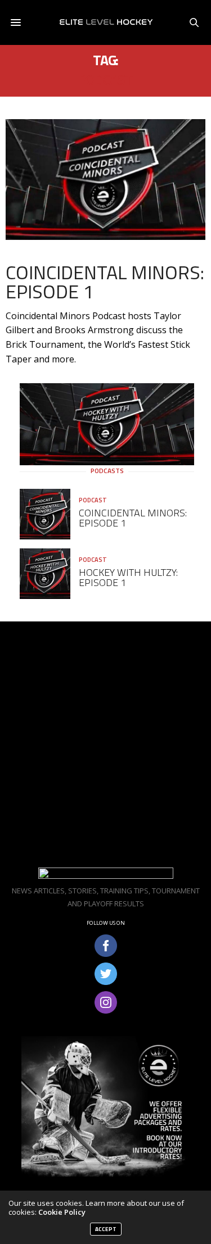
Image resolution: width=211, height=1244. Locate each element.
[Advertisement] (105, 744)
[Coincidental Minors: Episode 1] (105, 179)
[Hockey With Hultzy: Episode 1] (49, 573)
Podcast (93, 500)
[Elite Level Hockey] (105, 22)
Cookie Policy (62, 1212)
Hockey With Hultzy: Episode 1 (128, 577)
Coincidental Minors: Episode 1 (105, 281)
